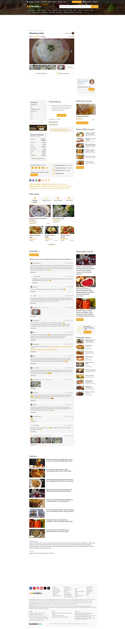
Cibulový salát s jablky (50, 236)
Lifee (87, 595)
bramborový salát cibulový (74, 543)
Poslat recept (46, 180)
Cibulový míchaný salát (35, 236)
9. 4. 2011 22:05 (69, 404)
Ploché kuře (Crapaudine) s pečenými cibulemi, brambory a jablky (89, 388)
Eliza (34, 332)
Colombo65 (36, 367)
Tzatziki (90, 601)
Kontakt (76, 596)
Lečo (81, 607)
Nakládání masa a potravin (54, 599)
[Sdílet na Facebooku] (30, 180)
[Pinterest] (34, 588)
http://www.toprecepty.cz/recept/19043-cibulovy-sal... (44, 349)
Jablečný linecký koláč (89, 363)
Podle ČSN (70, 10)
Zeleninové (42, 30)
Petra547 (87, 393)
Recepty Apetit (56, 592)
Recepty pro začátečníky (69, 12)
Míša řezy (58, 607)
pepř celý (37, 553)
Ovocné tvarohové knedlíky (57, 606)
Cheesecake (80, 606)
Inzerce (76, 588)
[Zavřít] (73, 259)
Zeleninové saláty (46, 184)
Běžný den (68, 186)
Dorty (72, 604)
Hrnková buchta (82, 116)
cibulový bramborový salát (36, 543)
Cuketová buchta (75, 607)
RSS (75, 590)
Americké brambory (86, 599)
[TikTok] (48, 588)
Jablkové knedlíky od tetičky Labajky (90, 340)
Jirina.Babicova (37, 263)
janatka (35, 287)
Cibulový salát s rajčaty (66, 236)
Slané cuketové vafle (90, 156)
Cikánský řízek (88, 345)
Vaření (67, 188)
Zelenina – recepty (44, 599)
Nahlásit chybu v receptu (39, 122)
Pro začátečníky (37, 184)
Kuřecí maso (54, 10)
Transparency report (79, 595)
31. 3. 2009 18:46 (68, 425)
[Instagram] (37, 588)
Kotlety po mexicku (89, 392)
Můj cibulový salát (58, 218)
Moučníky (44, 10)
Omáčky (38, 10)
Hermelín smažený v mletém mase (36, 620)
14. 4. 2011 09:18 (69, 344)
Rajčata (29, 12)
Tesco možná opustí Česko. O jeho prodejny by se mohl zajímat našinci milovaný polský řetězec (60, 511)
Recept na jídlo (56, 588)
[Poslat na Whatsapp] (36, 180)
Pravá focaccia (46, 601)
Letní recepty (86, 10)
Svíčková (41, 601)
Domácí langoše (89, 356)
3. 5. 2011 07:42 (69, 307)
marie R (86, 371)
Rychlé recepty (44, 12)
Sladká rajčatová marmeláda (57, 615)
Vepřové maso (50, 602)
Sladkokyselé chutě (55, 184)
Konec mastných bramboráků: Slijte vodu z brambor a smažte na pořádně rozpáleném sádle (85, 616)
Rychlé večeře (52, 12)
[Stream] (45, 588)
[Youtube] (41, 588)
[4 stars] (42, 167)
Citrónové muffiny (89, 375)
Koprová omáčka (44, 607)
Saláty (37, 30)
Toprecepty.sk (89, 588)
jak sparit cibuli (64, 544)
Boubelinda (36, 425)
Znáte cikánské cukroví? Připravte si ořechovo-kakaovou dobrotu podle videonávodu (57, 531)
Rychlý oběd (93, 607)
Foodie (76, 592)
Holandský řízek (52, 607)
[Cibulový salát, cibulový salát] (36, 312)
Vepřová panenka (84, 601)
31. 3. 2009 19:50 (68, 416)
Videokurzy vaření (56, 591)
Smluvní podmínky (67, 595)
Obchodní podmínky (68, 594)
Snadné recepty (52, 186)
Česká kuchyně (59, 12)
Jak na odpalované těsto (77, 599)
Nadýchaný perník (86, 607)
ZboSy (86, 383)
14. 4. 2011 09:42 (69, 320)
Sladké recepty (38, 604)
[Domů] (30, 30)
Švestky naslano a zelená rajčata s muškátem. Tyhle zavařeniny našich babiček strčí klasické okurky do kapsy (60, 521)
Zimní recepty (49, 188)
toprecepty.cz (68, 33)
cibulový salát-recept (48, 543)
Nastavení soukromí (68, 588)
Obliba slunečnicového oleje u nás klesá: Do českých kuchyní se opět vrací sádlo (84, 614)
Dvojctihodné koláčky (90, 370)
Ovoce (75, 604)
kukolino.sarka (79, 119)
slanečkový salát (82, 546)
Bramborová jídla (57, 602)
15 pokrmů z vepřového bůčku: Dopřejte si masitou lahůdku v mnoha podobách (59, 500)
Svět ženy (55, 594)
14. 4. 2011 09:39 (69, 332)
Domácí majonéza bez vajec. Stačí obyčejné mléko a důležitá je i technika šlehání (85, 619)
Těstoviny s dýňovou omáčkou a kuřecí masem (90, 151)
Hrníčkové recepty (36, 12)
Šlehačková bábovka (54, 601)
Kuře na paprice (64, 607)
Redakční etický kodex (68, 596)
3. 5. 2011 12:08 (69, 295)
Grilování (80, 10)
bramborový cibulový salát (88, 543)
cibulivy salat (48, 548)
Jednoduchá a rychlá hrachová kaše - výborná (38, 618)
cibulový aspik (56, 544)
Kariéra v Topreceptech (79, 591)
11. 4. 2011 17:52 (69, 379)
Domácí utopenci (45, 608)
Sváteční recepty (41, 188)
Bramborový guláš (73, 606)
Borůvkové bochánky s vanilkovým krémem (90, 145)
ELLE (87, 594)
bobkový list (43, 553)
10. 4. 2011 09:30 (69, 392)
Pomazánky (37, 599)
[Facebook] (30, 588)
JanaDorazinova (37, 416)
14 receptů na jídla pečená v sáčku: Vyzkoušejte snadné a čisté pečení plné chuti (58, 471)
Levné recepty (79, 12)
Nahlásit (76, 594)
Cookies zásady (67, 592)
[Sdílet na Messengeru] (33, 180)
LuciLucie (87, 358)
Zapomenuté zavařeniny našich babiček (60, 617)
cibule (30, 553)
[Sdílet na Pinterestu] (39, 180)
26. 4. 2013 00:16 (69, 263)
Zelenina (55, 188)
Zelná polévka (62, 601)
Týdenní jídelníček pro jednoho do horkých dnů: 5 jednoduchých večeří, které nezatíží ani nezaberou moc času (59, 481)
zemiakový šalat (80, 544)
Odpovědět (33, 272)
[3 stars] (39, 167)
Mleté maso (44, 602)
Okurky (60, 10)
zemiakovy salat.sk (39, 548)
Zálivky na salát (68, 601)
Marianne (88, 592)
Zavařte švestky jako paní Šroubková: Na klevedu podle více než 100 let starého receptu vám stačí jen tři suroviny (59, 491)
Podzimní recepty (33, 188)
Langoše (69, 607)
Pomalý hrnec (64, 602)
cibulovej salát (71, 544)
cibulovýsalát (88, 544)
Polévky (49, 10)
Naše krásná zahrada (57, 595)
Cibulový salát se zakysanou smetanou (38, 219)
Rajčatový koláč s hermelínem (89, 381)
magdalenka (32, 223)
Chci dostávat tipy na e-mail (84, 87)
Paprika (75, 10)
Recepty (33, 30)
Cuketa (91, 10)
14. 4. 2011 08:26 (69, 356)
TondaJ (86, 342)
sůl (33, 553)
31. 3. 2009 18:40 (68, 435)
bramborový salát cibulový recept (68, 546)
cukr (48, 553)
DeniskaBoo (87, 346)
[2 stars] (36, 167)
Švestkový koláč (38, 608)
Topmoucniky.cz (89, 590)
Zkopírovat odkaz (49, 180)
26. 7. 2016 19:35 (69, 276)
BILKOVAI (35, 392)
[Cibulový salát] (36, 384)
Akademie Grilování (31, 10)
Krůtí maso (39, 602)
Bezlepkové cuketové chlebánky (90, 139)
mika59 (31, 240)
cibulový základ (47, 546)
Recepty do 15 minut (61, 186)
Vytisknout (43, 180)
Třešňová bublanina (76, 601)
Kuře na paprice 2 (89, 351)
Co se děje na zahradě (33, 601)
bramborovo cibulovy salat (60, 543)
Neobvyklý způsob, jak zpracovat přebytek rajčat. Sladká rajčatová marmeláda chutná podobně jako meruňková (85, 292)
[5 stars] (46, 167)
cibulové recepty (55, 546)
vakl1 (86, 353)
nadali (86, 377)
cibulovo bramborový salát (36, 546)
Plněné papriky (39, 606)
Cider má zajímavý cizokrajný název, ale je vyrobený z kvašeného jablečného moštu (59, 460)
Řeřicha (92, 599)
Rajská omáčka (66, 606)
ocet (50, 553)
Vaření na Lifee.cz (56, 590)
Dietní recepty (44, 604)
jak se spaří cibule (47, 544)
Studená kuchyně (66, 604)
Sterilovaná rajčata (47, 606)
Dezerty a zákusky (67, 599)
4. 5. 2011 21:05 (69, 286)
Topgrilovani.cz (89, 591)
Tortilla (61, 599)
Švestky (65, 10)
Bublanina (32, 608)
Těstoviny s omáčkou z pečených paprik (90, 133)
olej (53, 553)
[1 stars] (32, 167)
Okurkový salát (38, 607)
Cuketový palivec (89, 162)
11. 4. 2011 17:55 (69, 367)
